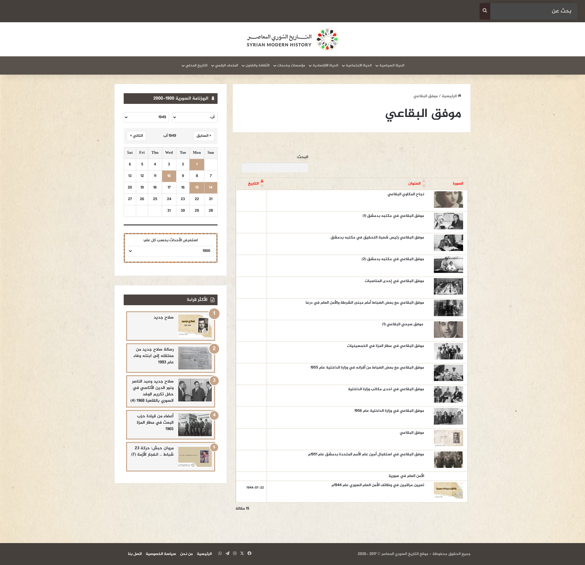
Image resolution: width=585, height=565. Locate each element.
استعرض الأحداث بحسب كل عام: (170, 240)
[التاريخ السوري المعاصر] (292, 39)
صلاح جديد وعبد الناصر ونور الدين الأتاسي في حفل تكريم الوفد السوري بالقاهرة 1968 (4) (152, 391)
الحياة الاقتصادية (325, 65)
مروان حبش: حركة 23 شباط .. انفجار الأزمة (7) (152, 451)
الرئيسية (450, 96)
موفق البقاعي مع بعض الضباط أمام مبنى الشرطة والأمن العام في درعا (365, 302)
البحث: (302, 157)
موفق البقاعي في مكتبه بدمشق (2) (393, 259)
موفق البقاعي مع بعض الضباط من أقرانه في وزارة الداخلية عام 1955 (367, 367)
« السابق (204, 135)
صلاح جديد (164, 317)
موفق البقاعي (412, 432)
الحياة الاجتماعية (359, 65)
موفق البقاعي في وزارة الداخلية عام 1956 (389, 411)
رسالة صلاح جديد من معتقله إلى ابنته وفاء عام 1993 (153, 356)
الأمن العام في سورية (406, 476)
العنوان (414, 183)
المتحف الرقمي (226, 65)
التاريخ (253, 183)
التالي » (136, 135)
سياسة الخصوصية (161, 554)
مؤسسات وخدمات (291, 65)
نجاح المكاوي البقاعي (406, 194)
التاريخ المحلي (196, 65)
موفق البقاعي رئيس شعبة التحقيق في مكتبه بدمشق (377, 237)
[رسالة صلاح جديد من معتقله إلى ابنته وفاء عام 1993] (195, 358)
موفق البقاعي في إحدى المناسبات (394, 281)
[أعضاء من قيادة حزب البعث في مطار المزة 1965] (195, 424)
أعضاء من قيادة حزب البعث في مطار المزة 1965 (155, 423)
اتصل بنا (135, 554)
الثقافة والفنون (258, 65)
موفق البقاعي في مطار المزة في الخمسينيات (385, 346)
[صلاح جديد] (195, 326)
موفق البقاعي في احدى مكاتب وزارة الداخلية (386, 389)
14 (210, 188)
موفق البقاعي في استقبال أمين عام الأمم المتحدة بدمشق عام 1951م (366, 454)
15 (197, 188)
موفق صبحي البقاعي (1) (403, 324)
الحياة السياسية (391, 65)
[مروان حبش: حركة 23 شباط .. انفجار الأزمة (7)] (195, 456)
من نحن (186, 554)
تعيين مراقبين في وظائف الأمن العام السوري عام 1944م (378, 485)
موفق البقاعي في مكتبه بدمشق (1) (393, 216)
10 (169, 176)
